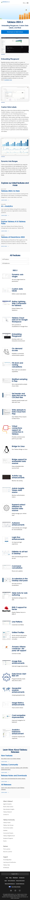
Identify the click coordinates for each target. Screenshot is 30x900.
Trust (7, 877)
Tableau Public (7, 822)
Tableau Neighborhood (9, 835)
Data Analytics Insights (8, 809)
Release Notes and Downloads (14, 775)
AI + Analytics (7, 206)
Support (5, 857)
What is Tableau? (8, 801)
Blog (10, 877)
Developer (15, 877)
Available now (8, 80)
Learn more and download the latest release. (13, 778)
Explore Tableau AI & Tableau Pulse (13, 222)
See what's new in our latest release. (11, 758)
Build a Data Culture (8, 806)
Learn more (4, 200)
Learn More (4, 761)
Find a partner (6, 849)
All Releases (6, 784)
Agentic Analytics (7, 804)
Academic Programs (8, 838)
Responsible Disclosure (10, 883)
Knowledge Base (7, 859)
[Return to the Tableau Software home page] (6, 1)
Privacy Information (20, 880)
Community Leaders (8, 827)
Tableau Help (6, 865)
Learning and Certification (9, 862)
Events (4, 841)
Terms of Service (11, 880)
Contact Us (6, 814)
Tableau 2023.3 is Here (10, 191)
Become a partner (7, 851)
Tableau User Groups (8, 825)
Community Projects (8, 833)
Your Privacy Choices (16, 886)
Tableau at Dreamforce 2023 (13, 237)
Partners (5, 846)
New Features (6, 755)
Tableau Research (7, 812)
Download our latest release (15, 32)
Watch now (4, 246)
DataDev (5, 830)
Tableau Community (9, 765)
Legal (6, 880)
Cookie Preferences (20, 883)
